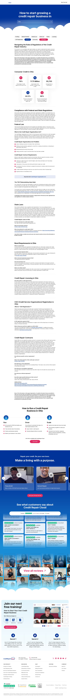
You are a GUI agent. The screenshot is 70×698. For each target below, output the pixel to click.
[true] (7, 2)
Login (50, 2)
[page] (9, 658)
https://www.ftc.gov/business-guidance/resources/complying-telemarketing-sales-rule (36, 191)
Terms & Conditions (50, 685)
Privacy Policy (58, 685)
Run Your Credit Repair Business (9, 670)
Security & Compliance (39, 672)
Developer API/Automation (8, 674)
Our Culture (64, 668)
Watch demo (55, 2)
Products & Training (7, 666)
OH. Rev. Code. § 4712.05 (20, 361)
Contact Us (37, 676)
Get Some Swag (24, 674)
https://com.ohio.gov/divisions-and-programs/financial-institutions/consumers (31, 384)
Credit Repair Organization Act (38, 176)
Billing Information (38, 668)
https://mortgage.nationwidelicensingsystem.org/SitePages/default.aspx (29, 385)
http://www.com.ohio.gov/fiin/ (25, 329)
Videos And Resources (25, 676)
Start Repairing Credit (7, 668)
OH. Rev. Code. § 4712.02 (37, 327)
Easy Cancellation (38, 670)
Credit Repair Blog (25, 666)
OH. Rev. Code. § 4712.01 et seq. (21, 226)
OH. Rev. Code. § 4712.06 (21, 255)
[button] (16, 2)
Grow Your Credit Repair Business (10, 672)
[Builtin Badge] (22, 685)
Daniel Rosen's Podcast (26, 668)
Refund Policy (38, 674)
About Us (63, 666)
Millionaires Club (24, 672)
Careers (63, 670)
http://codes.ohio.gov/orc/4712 (21, 383)
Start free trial (64, 2)
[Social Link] (53, 658)
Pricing (32, 2)
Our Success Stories (25, 670)
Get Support (37, 666)
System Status (24, 678)
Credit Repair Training (7, 676)
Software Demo (6, 678)
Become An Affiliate (53, 666)
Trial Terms (64, 685)
